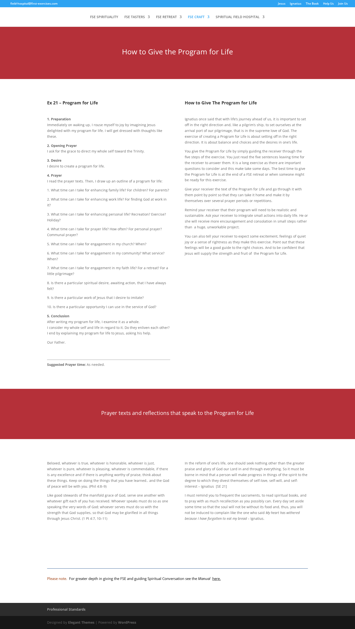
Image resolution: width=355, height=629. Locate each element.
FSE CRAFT (196, 17)
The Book (312, 4)
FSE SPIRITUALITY (104, 17)
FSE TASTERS (134, 17)
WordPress (127, 622)
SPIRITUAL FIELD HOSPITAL (238, 17)
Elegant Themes (81, 622)
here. (216, 578)
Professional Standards (66, 609)
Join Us (343, 4)
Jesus (281, 4)
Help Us (328, 4)
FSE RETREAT (166, 17)
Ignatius (295, 4)
